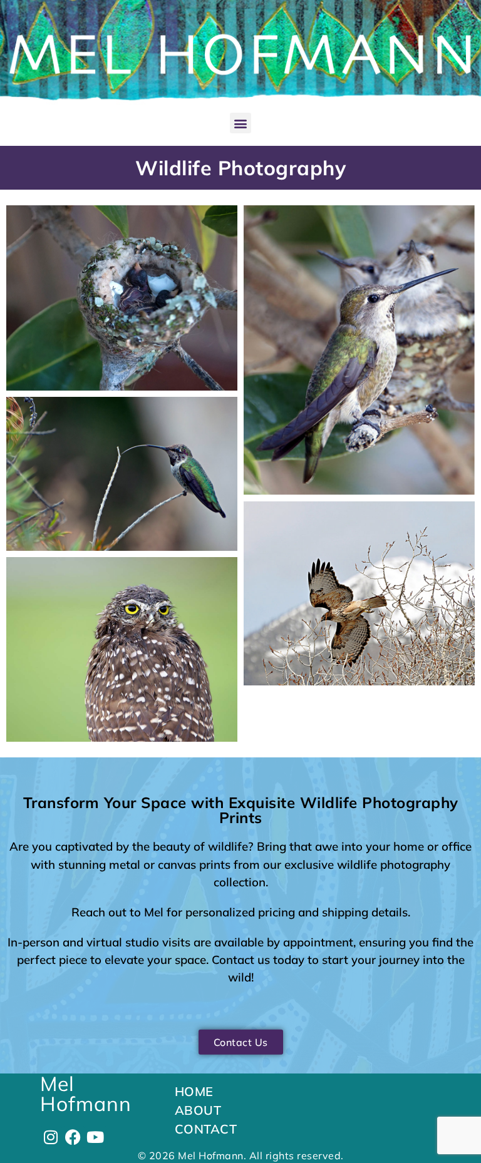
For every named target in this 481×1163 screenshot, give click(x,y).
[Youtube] (95, 1137)
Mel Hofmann (86, 1093)
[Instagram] (51, 1137)
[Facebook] (74, 1137)
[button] (240, 123)
